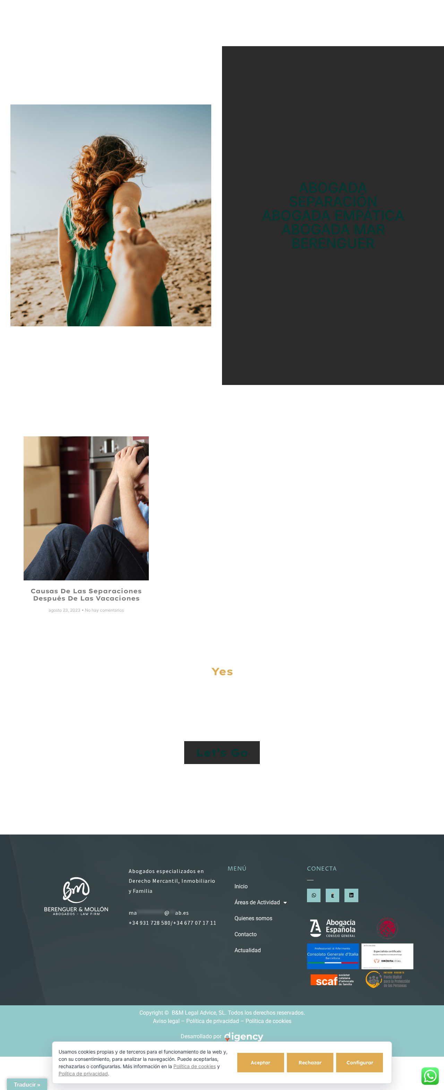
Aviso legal (166, 1021)
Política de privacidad (212, 1021)
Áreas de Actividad (214, 23)
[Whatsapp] (314, 895)
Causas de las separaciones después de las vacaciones (86, 595)
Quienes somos (291, 23)
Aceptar (260, 1062)
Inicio (161, 23)
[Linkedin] (351, 895)
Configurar (360, 1062)
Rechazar (310, 1062)
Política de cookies (268, 1021)
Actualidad (392, 23)
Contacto (345, 23)
